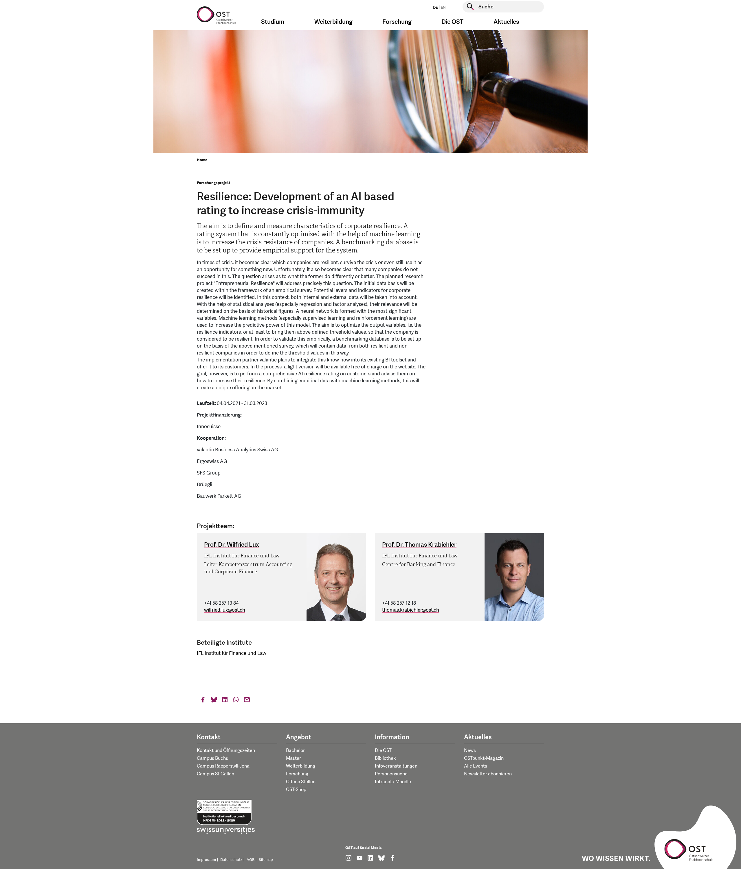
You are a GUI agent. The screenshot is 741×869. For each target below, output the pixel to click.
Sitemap (266, 859)
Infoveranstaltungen (396, 766)
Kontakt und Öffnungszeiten (226, 750)
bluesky (214, 701)
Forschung (297, 774)
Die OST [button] (452, 22)
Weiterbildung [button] (333, 22)
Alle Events (475, 766)
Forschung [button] (397, 22)
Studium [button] (272, 22)
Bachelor (295, 750)
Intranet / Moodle (393, 782)
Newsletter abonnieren (488, 774)
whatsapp (236, 701)
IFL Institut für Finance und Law (231, 653)
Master (293, 758)
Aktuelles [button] (506, 22)
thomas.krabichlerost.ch (410, 610)
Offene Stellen (301, 782)
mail (247, 701)
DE (435, 7)
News (470, 750)
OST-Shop (296, 789)
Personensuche (391, 774)
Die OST (383, 750)
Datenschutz (231, 859)
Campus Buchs (212, 758)
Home (202, 160)
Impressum (206, 859)
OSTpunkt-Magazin (484, 758)
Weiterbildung (300, 766)
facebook (203, 701)
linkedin (225, 701)
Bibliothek (385, 758)
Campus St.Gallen (215, 774)
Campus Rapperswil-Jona (223, 766)
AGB (250, 859)
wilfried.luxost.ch (224, 610)
